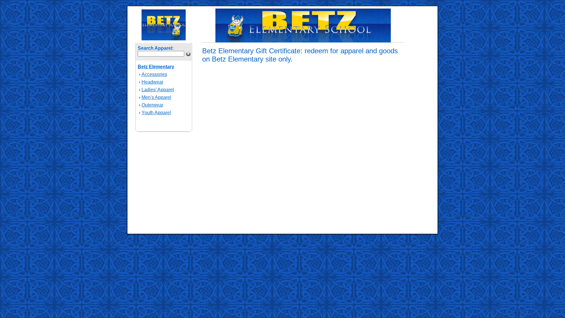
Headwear (152, 82)
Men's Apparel (156, 97)
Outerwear (152, 104)
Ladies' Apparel (158, 89)
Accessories (154, 74)
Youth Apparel (156, 112)
